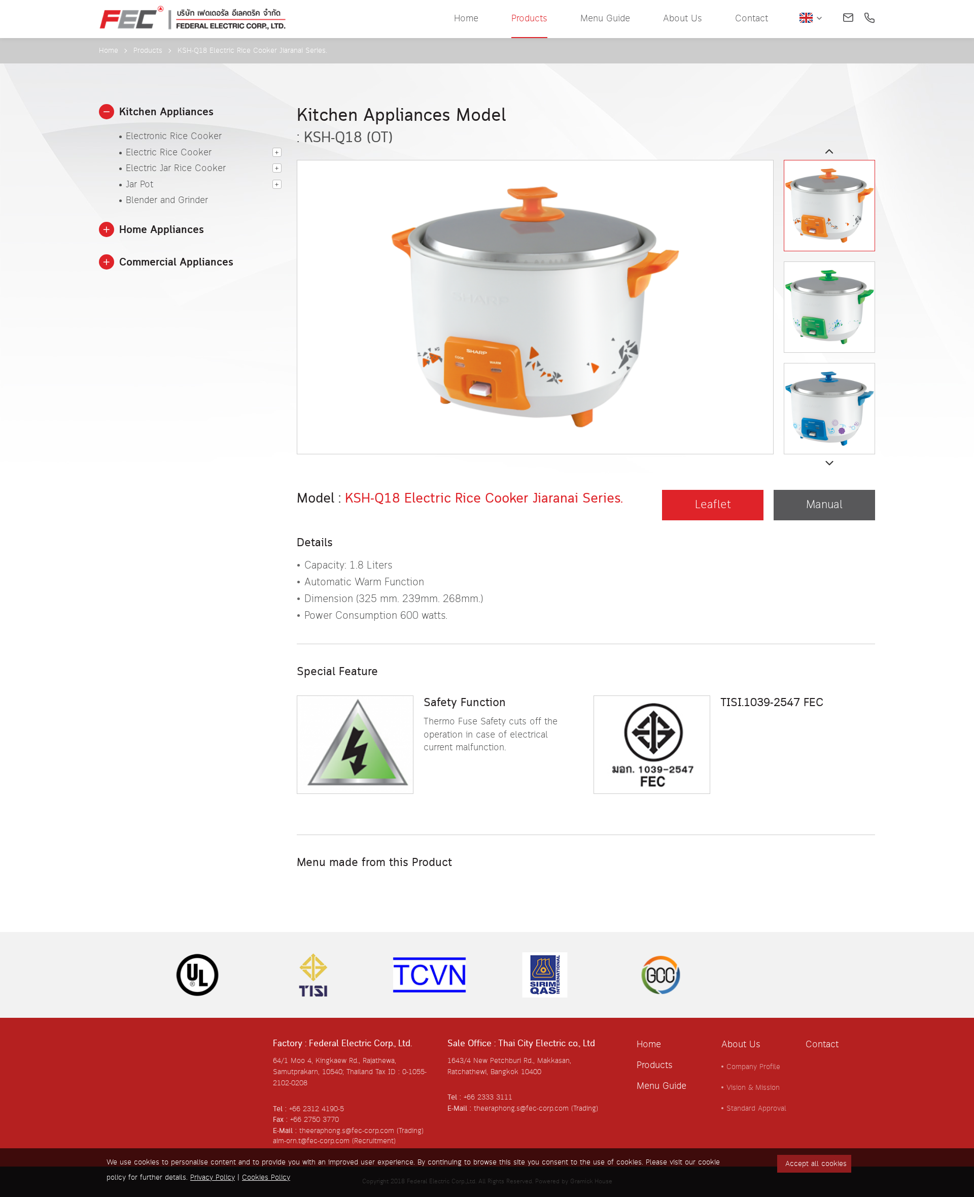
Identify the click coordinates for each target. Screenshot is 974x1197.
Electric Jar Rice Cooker (176, 169)
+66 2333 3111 (488, 1097)
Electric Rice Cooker (169, 153)
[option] (535, 279)
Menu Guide (605, 19)
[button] (106, 111)
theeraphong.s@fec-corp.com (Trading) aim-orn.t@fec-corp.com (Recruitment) (348, 1136)
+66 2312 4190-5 (316, 1109)
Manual (824, 505)
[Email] (848, 18)
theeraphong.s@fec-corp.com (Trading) (536, 1109)
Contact (751, 19)
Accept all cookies (816, 1164)
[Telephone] (869, 18)
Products (529, 19)
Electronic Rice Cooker (174, 137)
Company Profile (753, 1067)
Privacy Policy (212, 1178)
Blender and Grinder (167, 201)
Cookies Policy (266, 1178)
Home (466, 19)
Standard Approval (756, 1109)
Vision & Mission (753, 1088)
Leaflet (713, 505)
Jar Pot (139, 185)
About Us (682, 19)
